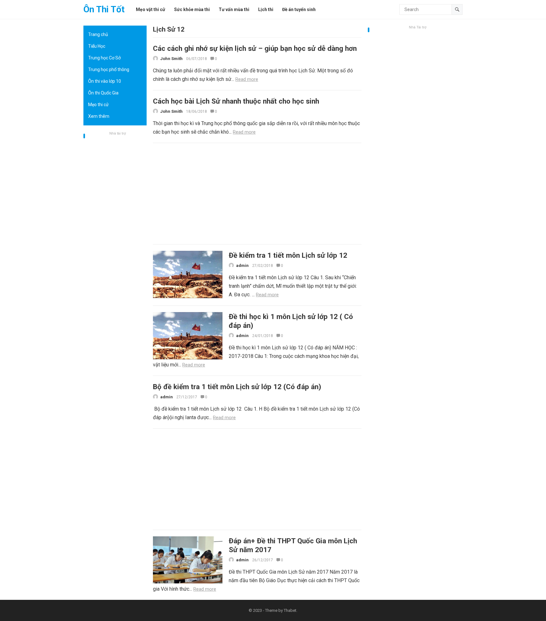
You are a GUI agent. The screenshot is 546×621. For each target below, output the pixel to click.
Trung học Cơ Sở (104, 57)
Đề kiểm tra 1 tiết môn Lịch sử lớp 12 (288, 255)
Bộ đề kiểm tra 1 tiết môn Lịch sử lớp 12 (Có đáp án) (237, 387)
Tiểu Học (96, 46)
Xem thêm (98, 116)
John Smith (171, 58)
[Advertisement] (115, 232)
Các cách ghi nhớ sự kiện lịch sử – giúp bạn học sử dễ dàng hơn (255, 48)
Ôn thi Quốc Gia (103, 92)
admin (242, 265)
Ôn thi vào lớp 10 (104, 81)
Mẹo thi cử (98, 104)
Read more (246, 79)
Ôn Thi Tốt (103, 9)
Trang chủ (98, 34)
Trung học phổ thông (108, 69)
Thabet (290, 610)
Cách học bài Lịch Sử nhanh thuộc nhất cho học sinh (236, 101)
